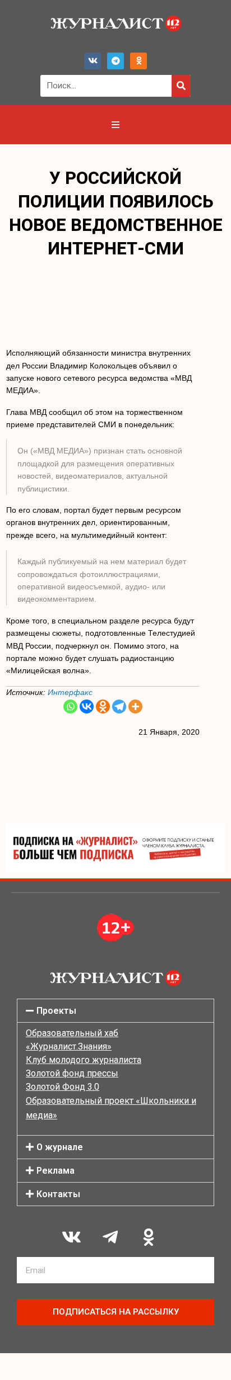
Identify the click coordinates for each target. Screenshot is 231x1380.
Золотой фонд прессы (72, 1073)
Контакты (58, 1194)
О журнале (59, 1147)
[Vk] (92, 61)
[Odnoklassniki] (138, 61)
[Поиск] (181, 86)
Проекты (56, 1010)
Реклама (55, 1170)
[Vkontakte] (87, 706)
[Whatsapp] (70, 706)
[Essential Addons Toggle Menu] (115, 125)
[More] (135, 706)
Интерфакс (70, 692)
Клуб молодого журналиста (83, 1060)
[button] (115, 1010)
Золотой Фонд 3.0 (62, 1086)
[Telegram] (115, 61)
